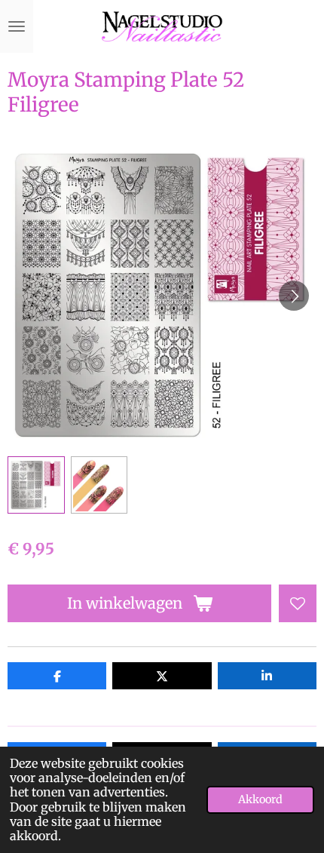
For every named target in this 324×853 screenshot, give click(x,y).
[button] (36, 485)
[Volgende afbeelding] (294, 296)
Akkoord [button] (260, 799)
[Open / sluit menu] (16, 26)
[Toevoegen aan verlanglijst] (297, 603)
